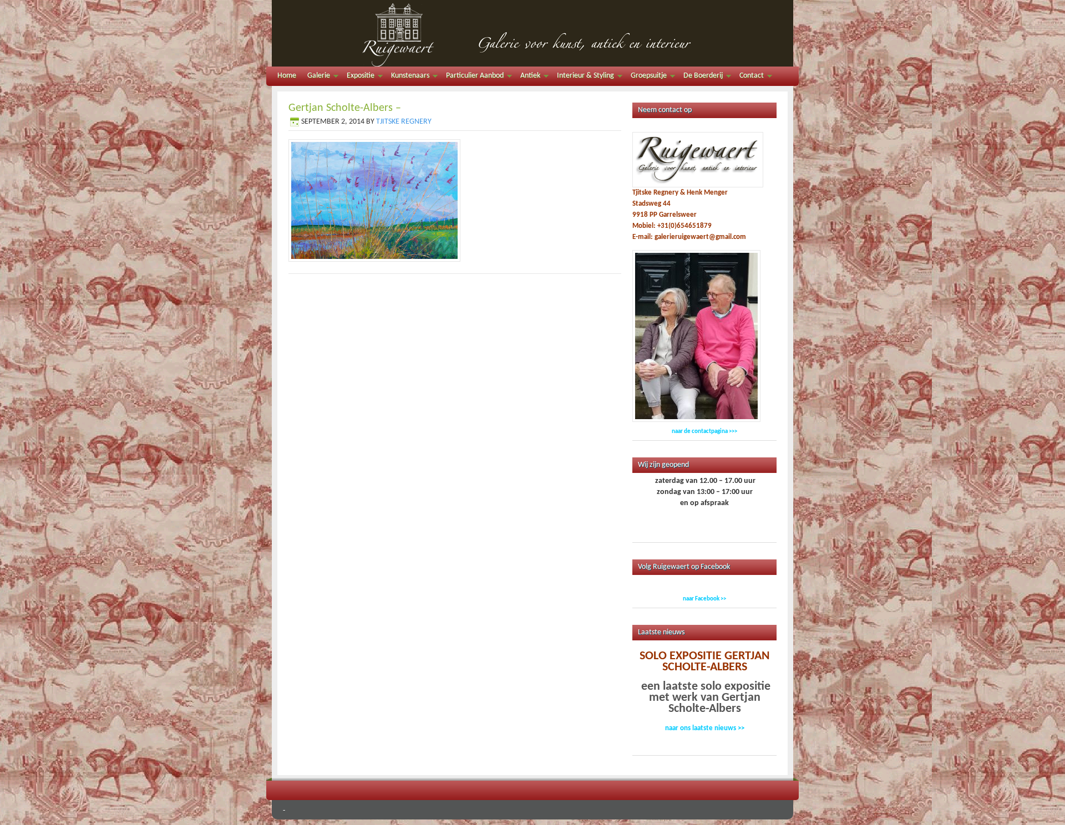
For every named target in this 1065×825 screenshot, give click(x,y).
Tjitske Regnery (404, 122)
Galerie (316, 77)
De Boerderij (700, 77)
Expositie (357, 77)
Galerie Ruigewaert (532, 33)
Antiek (527, 77)
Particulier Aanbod (472, 77)
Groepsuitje (646, 77)
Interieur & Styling (582, 77)
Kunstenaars (407, 77)
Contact (749, 77)
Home (286, 76)
